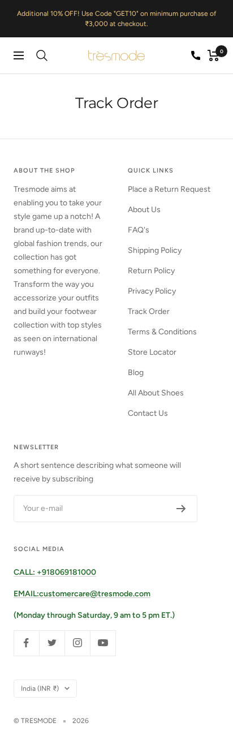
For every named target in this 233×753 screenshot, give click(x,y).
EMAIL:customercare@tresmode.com (82, 594)
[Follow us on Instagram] (77, 643)
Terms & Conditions (162, 332)
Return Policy (151, 271)
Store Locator (152, 352)
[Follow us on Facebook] (26, 643)
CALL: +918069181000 (55, 572)
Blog (136, 372)
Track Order (149, 311)
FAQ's (138, 230)
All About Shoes (156, 393)
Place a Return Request (169, 189)
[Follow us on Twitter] (51, 643)
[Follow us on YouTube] (102, 643)
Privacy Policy (152, 291)
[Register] (181, 509)
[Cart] (213, 55)
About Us (144, 209)
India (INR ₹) (40, 688)
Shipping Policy (155, 250)
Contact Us (148, 413)
